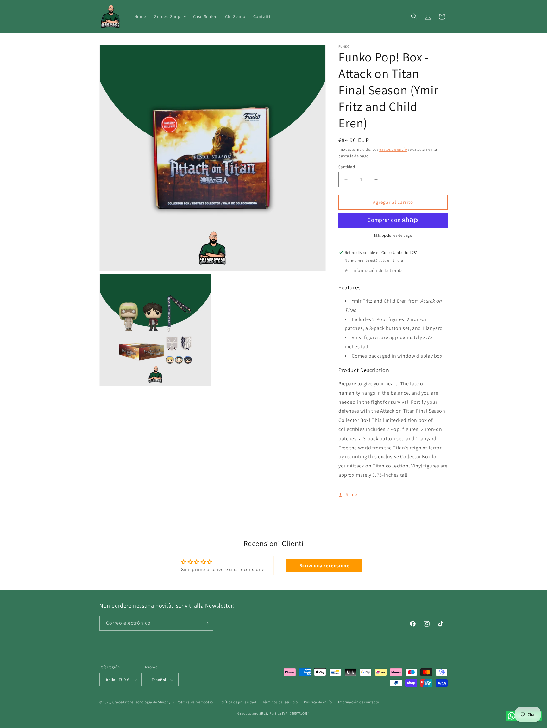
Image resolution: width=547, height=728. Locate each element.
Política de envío (318, 702)
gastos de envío (393, 149)
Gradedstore (122, 702)
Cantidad (346, 167)
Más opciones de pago (393, 235)
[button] (169, 16)
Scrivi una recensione (324, 565)
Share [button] (351, 494)
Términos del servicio (280, 702)
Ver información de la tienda (374, 270)
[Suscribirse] (206, 623)
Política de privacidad (237, 702)
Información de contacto (358, 702)
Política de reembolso (195, 702)
